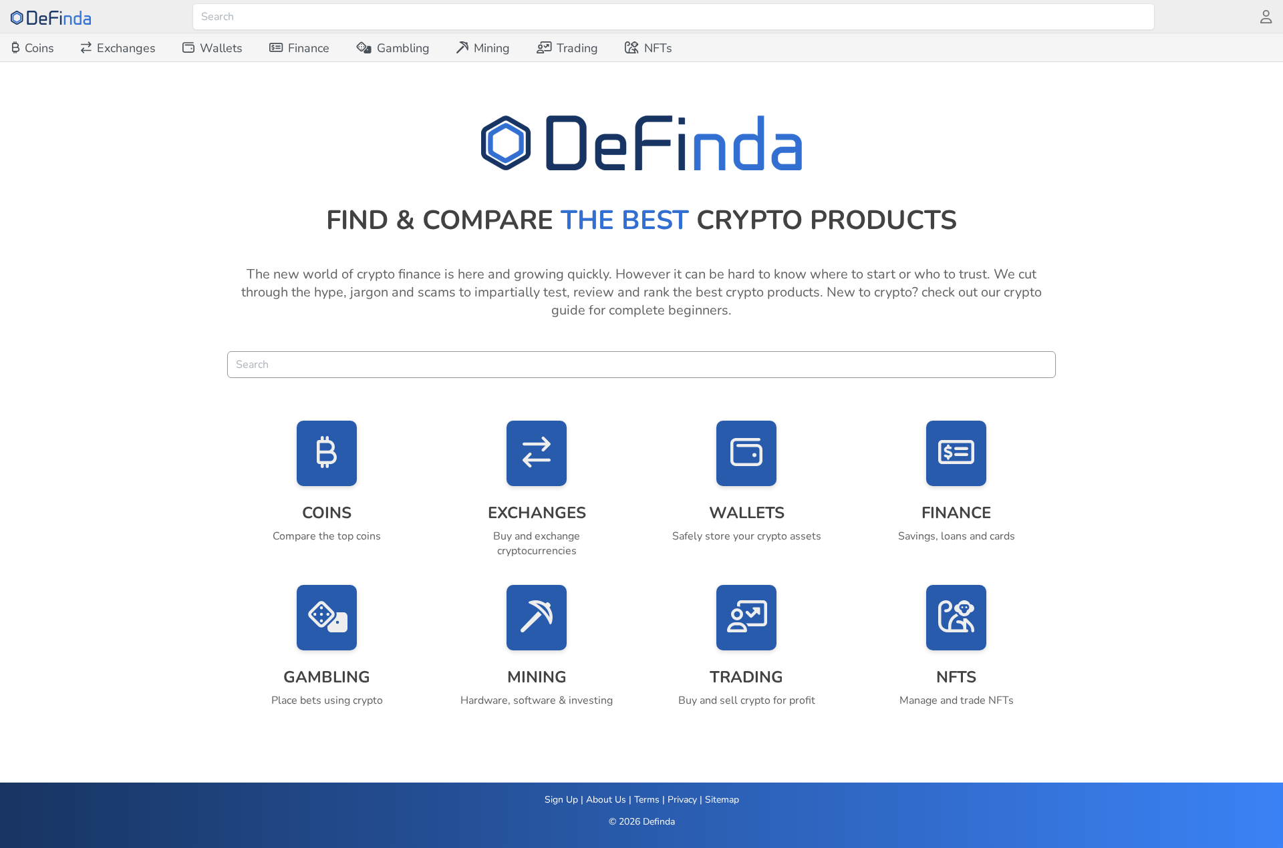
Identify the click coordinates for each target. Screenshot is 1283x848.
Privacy (682, 799)
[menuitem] (33, 48)
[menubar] (342, 48)
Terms (647, 799)
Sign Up (561, 799)
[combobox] (673, 16)
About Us (606, 799)
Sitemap (722, 799)
